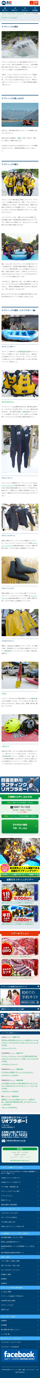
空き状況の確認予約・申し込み (20, 826)
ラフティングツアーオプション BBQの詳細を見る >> (17, 956)
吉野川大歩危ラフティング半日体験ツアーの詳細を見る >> (18, 924)
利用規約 (4, 1279)
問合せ (32, 4)
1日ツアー (5, 10)
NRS (24, 412)
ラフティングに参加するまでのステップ (14, 986)
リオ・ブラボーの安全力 (9, 1217)
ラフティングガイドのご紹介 (10, 1191)
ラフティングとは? (9, 18)
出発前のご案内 (6, 1274)
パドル (4, 693)
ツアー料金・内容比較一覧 (9, 1187)
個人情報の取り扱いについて (10, 1329)
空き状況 (35, 10)
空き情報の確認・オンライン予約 (12, 1237)
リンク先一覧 (5, 1334)
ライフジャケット (8, 402)
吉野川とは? (5, 1309)
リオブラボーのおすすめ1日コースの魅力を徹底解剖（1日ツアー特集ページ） (19, 1172)
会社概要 (4, 1325)
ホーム (4, 13)
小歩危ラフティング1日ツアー (11, 1178)
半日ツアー (15, 10)
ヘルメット (5, 746)
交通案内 (4, 1320)
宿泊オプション (6, 1200)
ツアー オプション (7, 1195)
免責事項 (4, 1283)
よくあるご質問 (6, 1291)
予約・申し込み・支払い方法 (10, 1265)
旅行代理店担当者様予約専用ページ (12, 1252)
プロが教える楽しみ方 (8, 1222)
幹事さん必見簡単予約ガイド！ (11, 1242)
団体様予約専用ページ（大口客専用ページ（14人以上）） (17, 1247)
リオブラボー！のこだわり (15, 13)
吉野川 (19, 138)
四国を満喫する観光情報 (9, 1204)
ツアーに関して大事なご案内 (10, 1261)
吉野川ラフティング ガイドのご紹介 (12, 1009)
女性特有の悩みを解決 (8, 1300)
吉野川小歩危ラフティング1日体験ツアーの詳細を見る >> (18, 902)
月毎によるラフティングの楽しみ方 (12, 1226)
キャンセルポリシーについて (10, 1270)
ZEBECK (24, 351)
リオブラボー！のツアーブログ (11, 1342)
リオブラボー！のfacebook (10, 1347)
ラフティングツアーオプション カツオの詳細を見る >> (17, 978)
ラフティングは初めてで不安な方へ (12, 1296)
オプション (25, 10)
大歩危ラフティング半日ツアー (11, 1182)
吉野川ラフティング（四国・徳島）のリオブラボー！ (7, 4)
